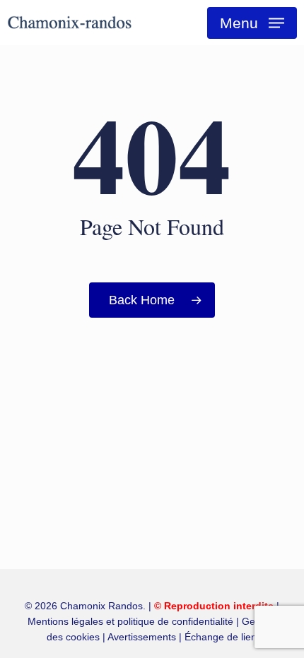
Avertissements (141, 636)
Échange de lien (221, 636)
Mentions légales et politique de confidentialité (130, 621)
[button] (252, 23)
